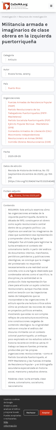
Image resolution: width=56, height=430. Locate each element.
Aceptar (46, 412)
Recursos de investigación (33, 16)
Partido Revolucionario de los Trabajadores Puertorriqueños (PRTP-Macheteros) (27, 113)
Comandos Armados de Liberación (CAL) (29, 131)
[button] (51, 6)
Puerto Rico (14, 88)
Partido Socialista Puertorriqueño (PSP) (29, 120)
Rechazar (31, 412)
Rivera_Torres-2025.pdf (26, 195)
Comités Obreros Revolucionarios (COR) (29, 141)
